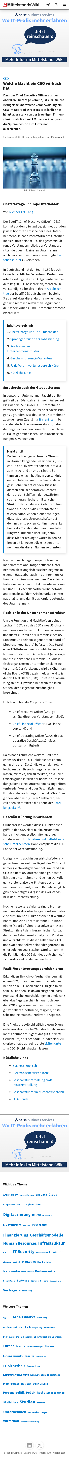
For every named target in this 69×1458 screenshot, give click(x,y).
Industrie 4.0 (41, 1356)
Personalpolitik (14, 1393)
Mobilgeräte (11, 1383)
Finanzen (50, 1346)
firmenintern (47, 419)
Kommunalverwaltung (16, 1375)
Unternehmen (14, 1412)
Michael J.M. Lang (21, 212)
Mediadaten (59, 1453)
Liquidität (56, 1252)
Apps (5, 1318)
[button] (56, 4)
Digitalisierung (17, 1215)
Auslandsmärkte (12, 1327)
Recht (41, 1393)
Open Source (27, 1271)
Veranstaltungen (38, 1412)
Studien (27, 1402)
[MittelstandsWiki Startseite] (19, 4)
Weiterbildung (25, 1290)
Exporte (20, 1346)
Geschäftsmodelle (46, 1235)
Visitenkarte (53, 1043)
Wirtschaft (11, 1421)
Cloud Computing (33, 1327)
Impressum (45, 1453)
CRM (18, 1205)
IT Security (23, 1252)
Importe (29, 1356)
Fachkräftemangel (35, 1346)
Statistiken (10, 1403)
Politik (30, 1393)
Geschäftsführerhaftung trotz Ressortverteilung (33, 1082)
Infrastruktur (51, 1243)
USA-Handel (21, 1099)
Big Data (41, 1195)
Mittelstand (53, 1374)
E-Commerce (47, 1215)
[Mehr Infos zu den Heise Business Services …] (34, 38)
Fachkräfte (39, 1225)
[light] (48, 4)
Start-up (35, 1281)
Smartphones (55, 1393)
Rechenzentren (46, 1271)
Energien (26, 1225)
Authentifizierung (27, 1195)
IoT (4, 1252)
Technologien (55, 1281)
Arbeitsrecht (10, 1195)
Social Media (9, 1281)
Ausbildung (42, 1317)
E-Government (12, 1225)
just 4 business (14, 1453)
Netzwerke (11, 1271)
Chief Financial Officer (28, 724)
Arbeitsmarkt (24, 1317)
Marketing (29, 1262)
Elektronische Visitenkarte (31, 1073)
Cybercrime (33, 1205)
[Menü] (64, 4)
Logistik (16, 1262)
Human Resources (20, 1243)
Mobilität (26, 1384)
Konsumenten (42, 1252)
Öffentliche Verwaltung (30, 1421)
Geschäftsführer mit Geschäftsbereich (38, 1092)
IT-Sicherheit (14, 1366)
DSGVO (36, 1215)
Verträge (10, 1290)
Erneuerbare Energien (49, 1337)
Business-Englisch (25, 1065)
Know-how (33, 1366)
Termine (41, 1402)
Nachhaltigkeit (44, 1261)
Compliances (9, 1205)
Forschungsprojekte (13, 1356)
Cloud (53, 1194)
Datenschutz (49, 1327)
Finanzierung (15, 1235)
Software (23, 1281)
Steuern (44, 1281)
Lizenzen (7, 1262)
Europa (8, 1346)
